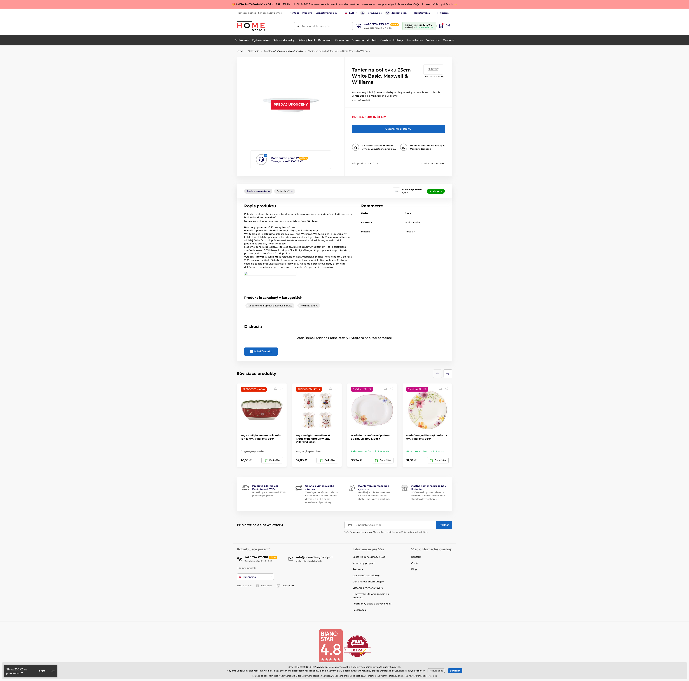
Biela (408, 213)
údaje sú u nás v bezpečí (362, 532)
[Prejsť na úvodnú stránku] (251, 26)
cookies (419, 670)
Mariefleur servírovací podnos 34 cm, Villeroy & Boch (370, 437)
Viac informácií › (361, 100)
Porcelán (410, 231)
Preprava (307, 12)
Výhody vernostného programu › (379, 148)
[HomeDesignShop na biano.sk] (330, 646)
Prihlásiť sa (443, 12)
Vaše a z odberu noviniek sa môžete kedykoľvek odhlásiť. (386, 532)
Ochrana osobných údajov (368, 581)
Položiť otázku (262, 351)
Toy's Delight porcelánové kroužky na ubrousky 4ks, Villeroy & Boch (313, 439)
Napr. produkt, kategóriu (316, 26)
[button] (448, 373)
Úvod (240, 51)
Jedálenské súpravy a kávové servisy (283, 51)
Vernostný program (326, 12)
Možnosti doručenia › (421, 148)
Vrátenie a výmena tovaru (368, 587)
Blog (414, 569)
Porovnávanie (374, 12)
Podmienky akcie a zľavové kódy (372, 603)
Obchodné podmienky (366, 575)
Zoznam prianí (399, 12)
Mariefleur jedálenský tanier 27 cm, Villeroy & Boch (426, 437)
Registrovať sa (422, 12)
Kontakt (294, 12)
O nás (414, 563)
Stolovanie (253, 51)
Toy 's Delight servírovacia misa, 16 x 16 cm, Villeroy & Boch (261, 437)
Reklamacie (360, 609)
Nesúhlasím (436, 670)
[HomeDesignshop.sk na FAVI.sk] (357, 646)
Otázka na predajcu (398, 128)
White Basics (413, 222)
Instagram (288, 585)
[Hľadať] (298, 26)
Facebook (266, 585)
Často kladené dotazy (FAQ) (369, 556)
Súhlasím (455, 670)
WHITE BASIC (309, 305)
